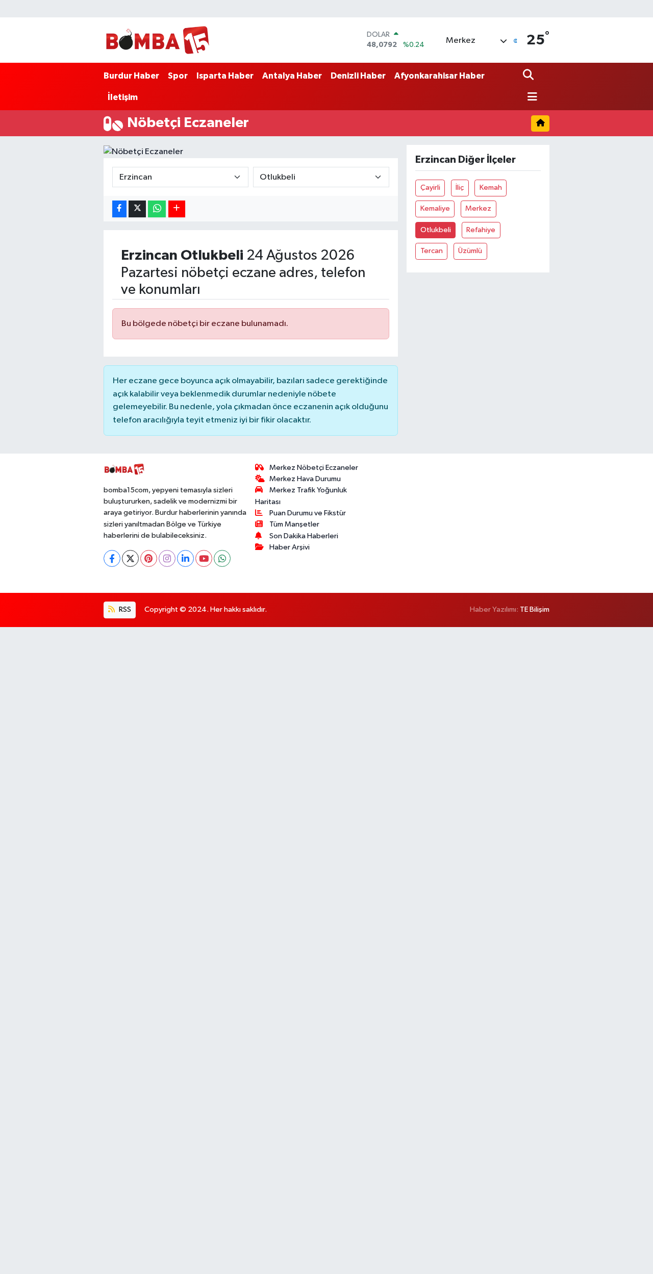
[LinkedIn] (185, 558)
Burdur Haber (131, 75)
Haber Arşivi (289, 547)
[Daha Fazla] (176, 209)
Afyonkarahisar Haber (439, 75)
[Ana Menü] (530, 98)
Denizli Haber (358, 75)
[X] (130, 558)
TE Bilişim (534, 609)
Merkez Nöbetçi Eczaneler (313, 467)
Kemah (491, 187)
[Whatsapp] (222, 558)
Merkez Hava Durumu (305, 479)
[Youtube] (203, 558)
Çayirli (430, 187)
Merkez (478, 208)
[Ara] (529, 76)
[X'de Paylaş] (137, 209)
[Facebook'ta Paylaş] (119, 209)
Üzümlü (470, 251)
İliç (460, 187)
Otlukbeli (435, 230)
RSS (124, 609)
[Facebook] (112, 558)
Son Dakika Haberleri (303, 536)
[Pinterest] (148, 558)
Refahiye (480, 230)
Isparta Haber (225, 75)
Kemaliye (435, 208)
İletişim (123, 97)
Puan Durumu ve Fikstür (307, 513)
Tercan (431, 251)
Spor (178, 75)
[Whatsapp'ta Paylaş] (157, 209)
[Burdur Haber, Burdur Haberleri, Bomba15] (157, 39)
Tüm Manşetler (294, 524)
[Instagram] (167, 558)
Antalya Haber (292, 75)
